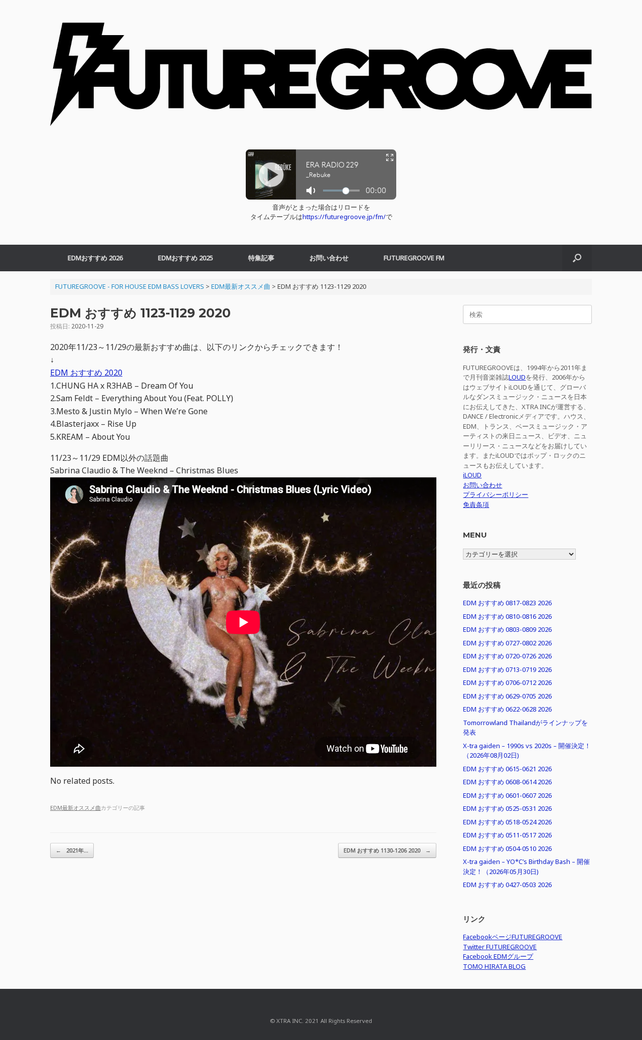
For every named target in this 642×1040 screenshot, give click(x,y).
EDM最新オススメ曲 (75, 807)
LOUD (517, 377)
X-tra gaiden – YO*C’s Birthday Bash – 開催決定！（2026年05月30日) (526, 866)
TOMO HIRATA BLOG (494, 966)
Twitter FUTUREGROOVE (500, 946)
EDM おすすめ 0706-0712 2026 (507, 682)
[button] (577, 258)
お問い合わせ (329, 257)
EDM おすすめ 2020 (86, 372)
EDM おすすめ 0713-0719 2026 (507, 669)
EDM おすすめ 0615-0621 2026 (507, 768)
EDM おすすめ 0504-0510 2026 (507, 848)
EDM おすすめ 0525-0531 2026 (507, 808)
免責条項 (476, 504)
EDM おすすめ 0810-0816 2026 (507, 616)
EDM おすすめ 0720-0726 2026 (507, 655)
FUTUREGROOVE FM (414, 257)
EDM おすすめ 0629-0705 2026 (507, 696)
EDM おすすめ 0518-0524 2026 (507, 821)
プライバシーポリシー (495, 494)
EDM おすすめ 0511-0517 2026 (507, 834)
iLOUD (472, 474)
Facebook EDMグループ (498, 956)
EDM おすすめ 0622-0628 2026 (507, 709)
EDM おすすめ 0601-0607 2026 (507, 795)
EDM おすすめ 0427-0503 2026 (507, 884)
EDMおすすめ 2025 (185, 257)
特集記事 (261, 257)
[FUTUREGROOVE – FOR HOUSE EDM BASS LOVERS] (321, 80)
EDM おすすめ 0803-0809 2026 (507, 629)
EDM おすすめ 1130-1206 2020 (387, 850)
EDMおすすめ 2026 (95, 257)
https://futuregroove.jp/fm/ (344, 216)
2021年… (72, 850)
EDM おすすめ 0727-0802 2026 (507, 642)
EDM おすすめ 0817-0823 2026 (507, 602)
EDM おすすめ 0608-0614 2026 (507, 781)
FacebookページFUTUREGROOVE (512, 936)
